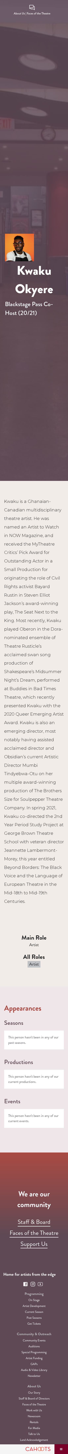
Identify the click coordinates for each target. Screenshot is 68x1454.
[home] (27, 1449)
